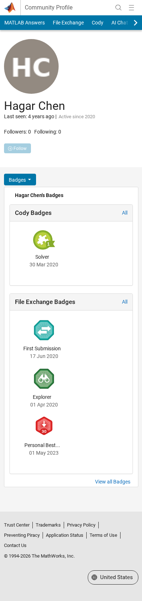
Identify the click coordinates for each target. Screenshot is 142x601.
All (124, 213)
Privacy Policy (81, 525)
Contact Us (15, 545)
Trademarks (48, 525)
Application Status (64, 535)
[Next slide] (129, 22)
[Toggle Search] (118, 7)
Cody (97, 23)
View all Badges (112, 482)
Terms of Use (103, 535)
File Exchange (68, 23)
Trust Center (16, 525)
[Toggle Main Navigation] (131, 7)
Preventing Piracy (22, 535)
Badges (18, 180)
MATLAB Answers (24, 23)
